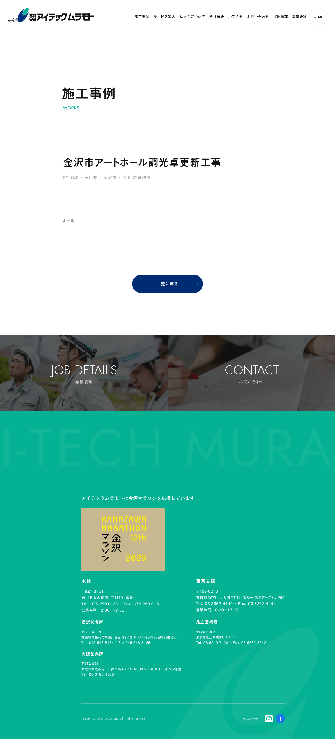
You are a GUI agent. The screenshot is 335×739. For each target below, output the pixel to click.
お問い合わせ (258, 16)
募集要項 (299, 16)
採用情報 (280, 16)
